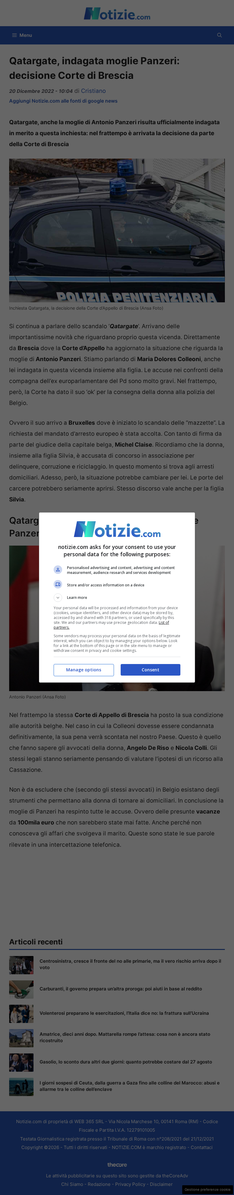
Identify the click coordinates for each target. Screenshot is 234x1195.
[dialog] (117, 597)
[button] (117, 597)
